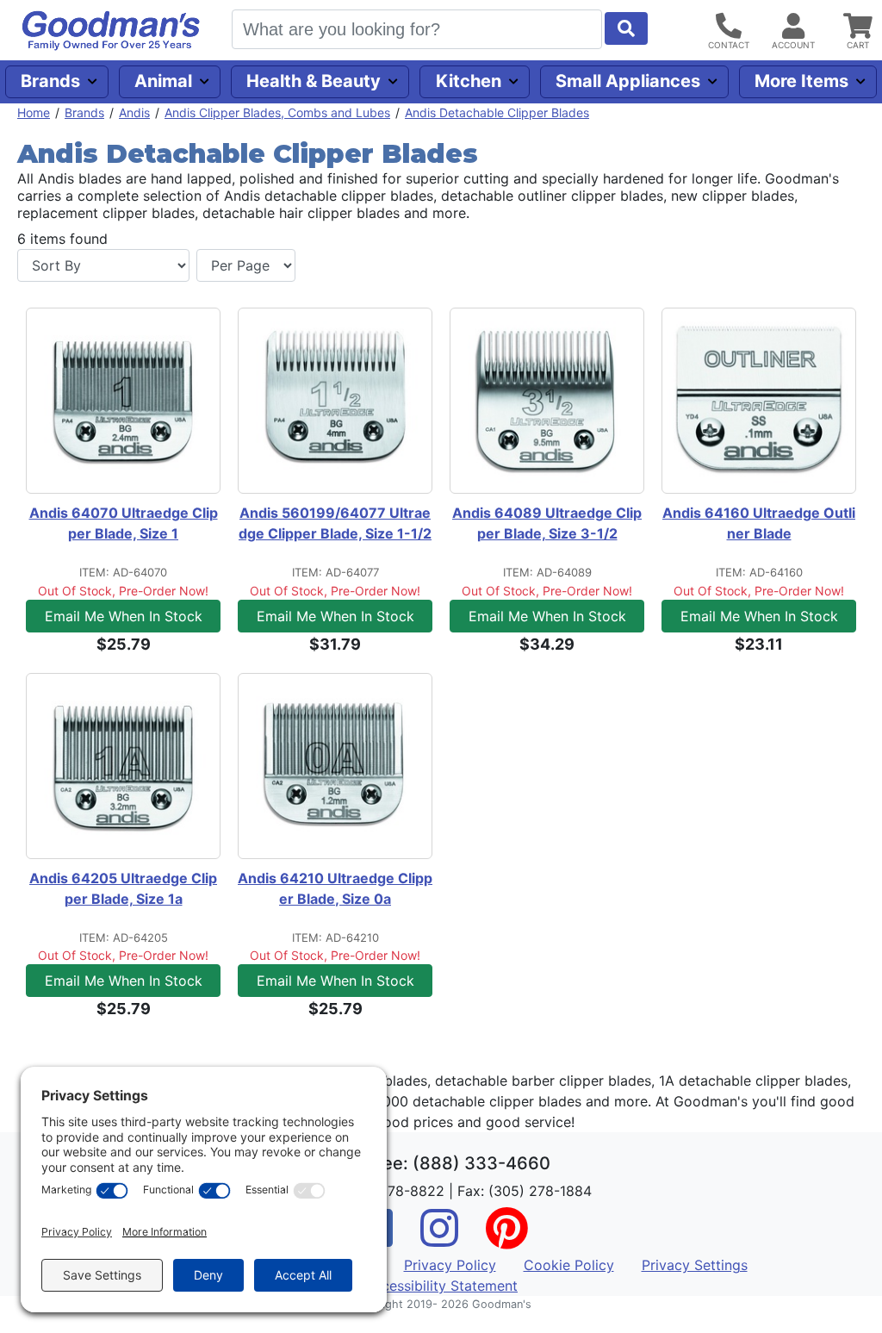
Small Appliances (628, 81)
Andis (134, 112)
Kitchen (468, 81)
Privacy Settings (695, 1265)
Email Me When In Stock (123, 616)
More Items (801, 81)
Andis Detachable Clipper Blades (497, 112)
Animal (163, 81)
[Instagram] (439, 1239)
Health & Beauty (313, 81)
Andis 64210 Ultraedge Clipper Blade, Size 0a (335, 888)
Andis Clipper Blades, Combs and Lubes (277, 112)
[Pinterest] (506, 1239)
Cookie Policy (569, 1265)
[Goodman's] (111, 30)
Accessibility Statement (441, 1285)
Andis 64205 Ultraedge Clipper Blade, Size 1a (123, 888)
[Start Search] (626, 28)
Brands (50, 81)
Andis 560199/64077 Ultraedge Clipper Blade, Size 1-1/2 (335, 523)
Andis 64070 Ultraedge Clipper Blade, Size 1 (123, 523)
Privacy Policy (450, 1265)
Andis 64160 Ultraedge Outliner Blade (758, 523)
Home (33, 112)
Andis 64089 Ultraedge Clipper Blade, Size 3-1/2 (547, 523)
